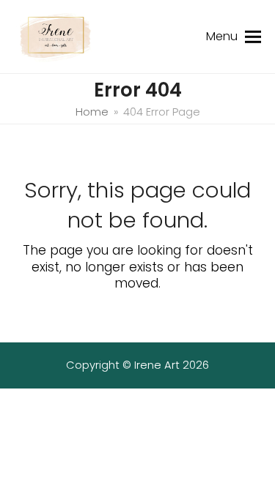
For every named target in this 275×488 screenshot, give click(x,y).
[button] (253, 36)
